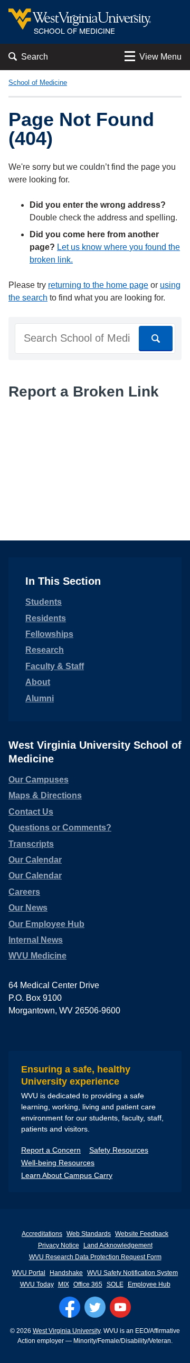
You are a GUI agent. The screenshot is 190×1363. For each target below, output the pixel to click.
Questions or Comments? (59, 827)
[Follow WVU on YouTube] (120, 1307)
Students (43, 601)
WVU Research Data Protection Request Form (95, 1257)
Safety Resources (118, 1150)
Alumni (39, 698)
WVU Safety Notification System (132, 1273)
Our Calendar (35, 859)
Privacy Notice (58, 1245)
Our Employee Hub (46, 924)
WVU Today (37, 1284)
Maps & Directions (45, 795)
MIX (63, 1284)
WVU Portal (28, 1273)
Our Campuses (38, 779)
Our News (28, 907)
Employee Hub (149, 1284)
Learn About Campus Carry (66, 1175)
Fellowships (49, 634)
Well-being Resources (57, 1162)
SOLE (115, 1284)
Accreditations (42, 1234)
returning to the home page (98, 285)
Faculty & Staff (54, 666)
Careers (24, 891)
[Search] (156, 338)
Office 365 (87, 1284)
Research (44, 649)
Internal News (35, 939)
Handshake (66, 1273)
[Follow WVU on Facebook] (69, 1307)
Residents (45, 618)
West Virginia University (66, 1331)
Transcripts (31, 843)
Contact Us (30, 811)
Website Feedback (141, 1234)
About (37, 682)
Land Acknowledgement (118, 1245)
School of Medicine (37, 82)
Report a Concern (51, 1150)
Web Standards (88, 1234)
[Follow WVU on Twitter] (95, 1307)
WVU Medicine (37, 955)
